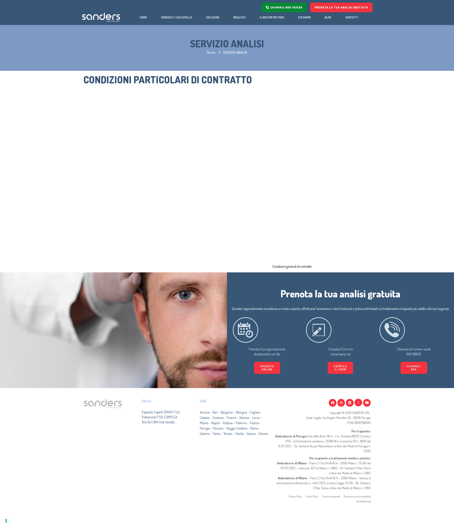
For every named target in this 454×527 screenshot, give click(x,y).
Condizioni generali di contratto (292, 266)
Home (211, 52)
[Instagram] (341, 403)
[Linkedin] (349, 403)
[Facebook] (332, 403)
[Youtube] (367, 403)
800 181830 (413, 354)
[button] (340, 368)
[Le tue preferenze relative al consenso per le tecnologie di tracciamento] (6, 520)
